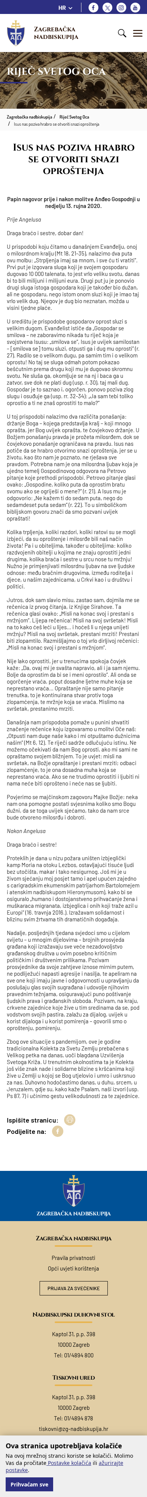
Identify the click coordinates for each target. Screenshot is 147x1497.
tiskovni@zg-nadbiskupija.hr (73, 1428)
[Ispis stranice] (69, 1120)
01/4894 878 (78, 1418)
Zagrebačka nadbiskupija (56, 33)
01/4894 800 (78, 1355)
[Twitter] (107, 7)
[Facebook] (93, 7)
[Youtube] (135, 7)
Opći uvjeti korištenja (73, 1268)
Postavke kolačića (68, 1462)
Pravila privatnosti (73, 1257)
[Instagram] (121, 7)
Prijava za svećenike (73, 1288)
